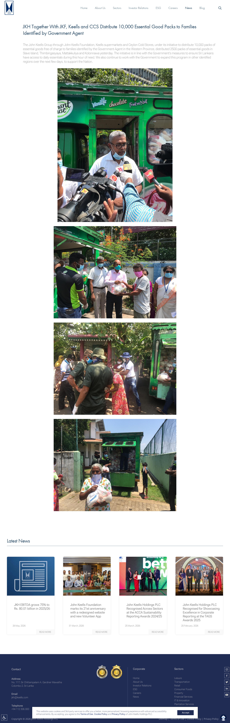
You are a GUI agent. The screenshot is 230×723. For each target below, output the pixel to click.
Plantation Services (184, 704)
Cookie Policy (100, 714)
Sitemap (163, 718)
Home (136, 678)
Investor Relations (142, 685)
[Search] (219, 7)
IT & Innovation (182, 700)
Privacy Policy (118, 714)
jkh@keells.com (20, 697)
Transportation (182, 681)
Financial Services (183, 696)
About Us (138, 681)
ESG (135, 689)
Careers (137, 692)
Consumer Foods (183, 689)
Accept (185, 712)
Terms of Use (86, 714)
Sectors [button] (117, 8)
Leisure (178, 678)
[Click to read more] (31, 576)
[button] (45, 632)
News (136, 696)
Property (178, 692)
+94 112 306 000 (20, 709)
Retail (177, 685)
